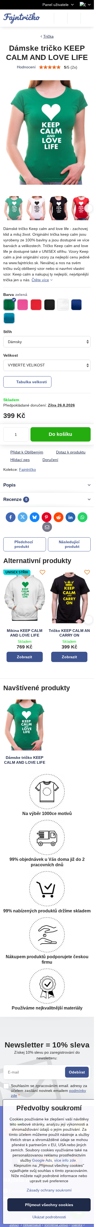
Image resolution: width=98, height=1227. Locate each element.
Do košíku (60, 434)
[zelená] (9, 305)
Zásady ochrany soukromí (49, 1190)
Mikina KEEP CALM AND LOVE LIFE (24, 633)
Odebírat (77, 1072)
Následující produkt (69, 544)
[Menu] (87, 18)
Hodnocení (26, 67)
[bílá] (63, 305)
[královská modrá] (76, 305)
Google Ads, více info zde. (54, 1160)
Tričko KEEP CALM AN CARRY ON (69, 633)
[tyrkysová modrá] (9, 318)
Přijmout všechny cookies (49, 1205)
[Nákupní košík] (74, 18)
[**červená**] (36, 305)
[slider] (50, 67)
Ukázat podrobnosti (49, 1217)
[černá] (50, 305)
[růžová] (23, 305)
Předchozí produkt (23, 544)
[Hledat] (60, 18)
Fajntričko (27, 469)
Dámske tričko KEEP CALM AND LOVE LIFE (24, 760)
